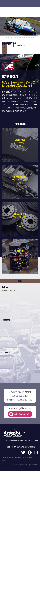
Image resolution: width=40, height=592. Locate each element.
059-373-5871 (21, 396)
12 (31, 37)
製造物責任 (18, 457)
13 (33, 37)
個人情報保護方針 (8, 457)
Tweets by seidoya (8, 290)
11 (29, 37)
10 (26, 37)
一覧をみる (21, 46)
